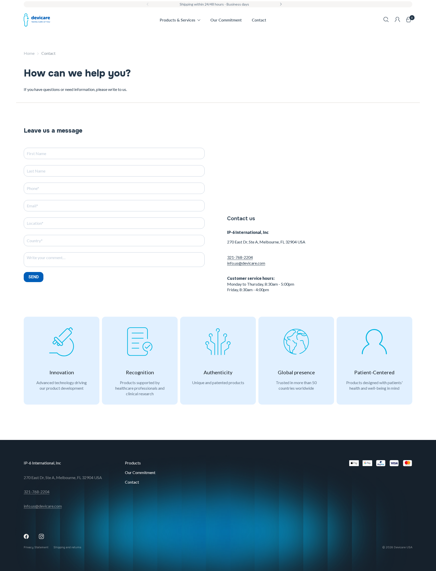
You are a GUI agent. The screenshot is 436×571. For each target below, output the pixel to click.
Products (133, 462)
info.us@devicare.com (246, 263)
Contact (132, 482)
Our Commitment (140, 472)
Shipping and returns (67, 547)
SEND (33, 277)
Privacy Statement (36, 547)
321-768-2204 (240, 257)
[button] (386, 20)
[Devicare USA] (37, 20)
